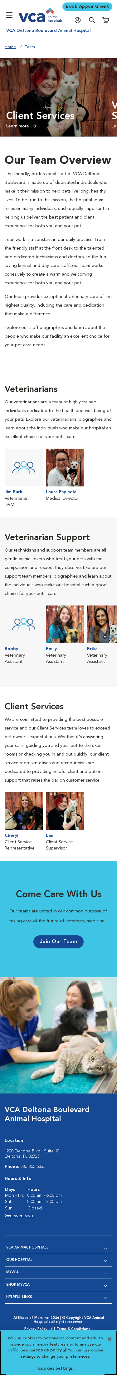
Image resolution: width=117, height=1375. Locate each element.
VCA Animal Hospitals (27, 1247)
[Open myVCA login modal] (79, 20)
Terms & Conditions (73, 1329)
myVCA (12, 1272)
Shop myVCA (18, 1285)
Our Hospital (19, 1260)
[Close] (109, 1339)
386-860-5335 (33, 1166)
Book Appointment (87, 6)
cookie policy (51, 1350)
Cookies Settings (55, 1369)
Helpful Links (19, 1297)
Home (10, 47)
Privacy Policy (39, 1329)
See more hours (19, 1215)
